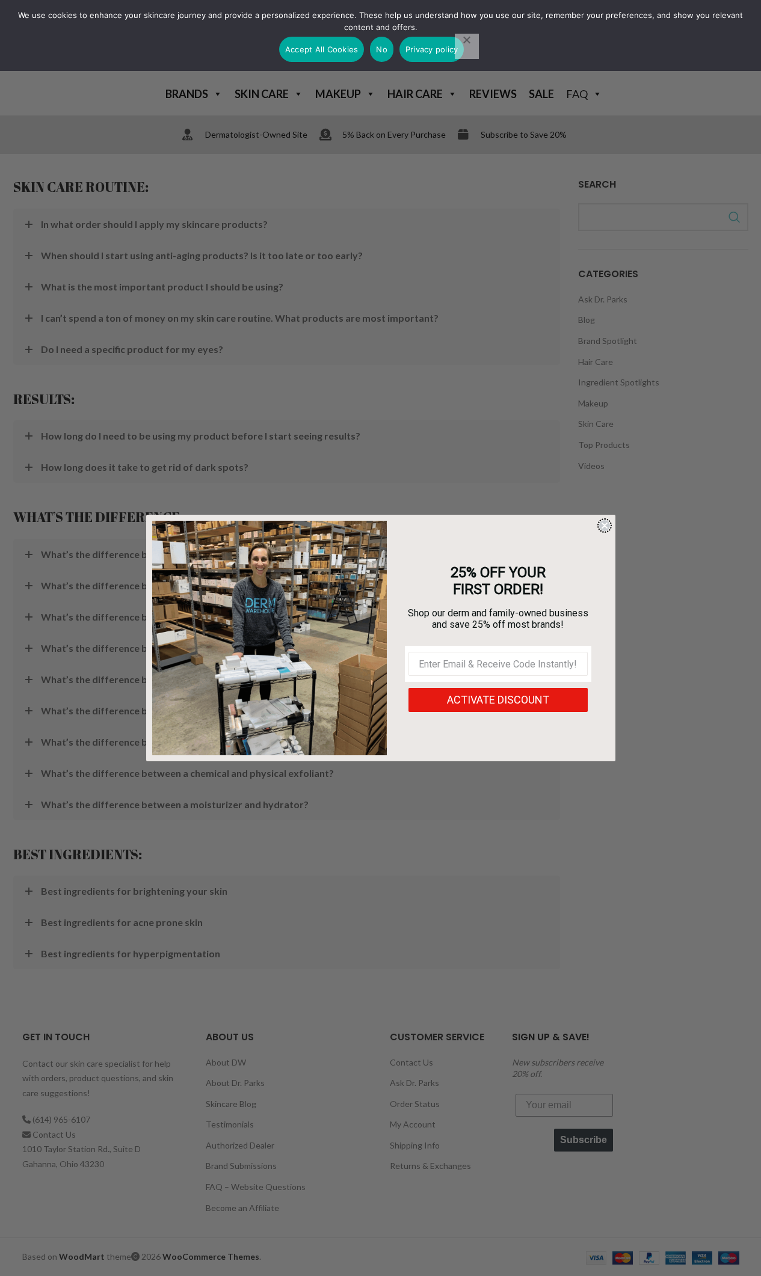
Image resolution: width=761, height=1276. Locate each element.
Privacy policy (431, 49)
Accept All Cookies (322, 49)
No (381, 49)
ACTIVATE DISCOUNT (498, 699)
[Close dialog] (605, 526)
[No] (467, 46)
